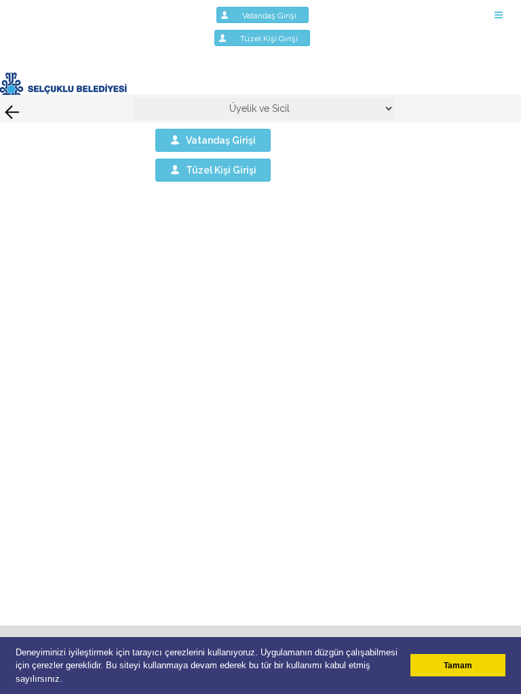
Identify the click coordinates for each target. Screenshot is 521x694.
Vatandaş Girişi (273, 15)
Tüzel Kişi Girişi (273, 38)
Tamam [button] (458, 665)
